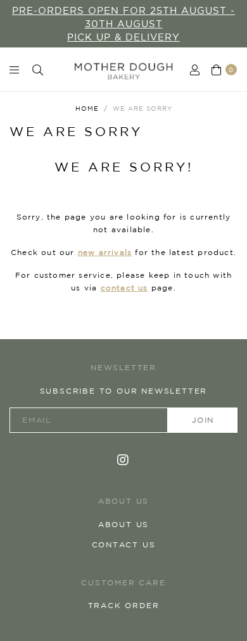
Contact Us (124, 544)
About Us (123, 524)
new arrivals (105, 252)
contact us (124, 287)
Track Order (124, 605)
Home (87, 108)
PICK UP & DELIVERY (123, 37)
